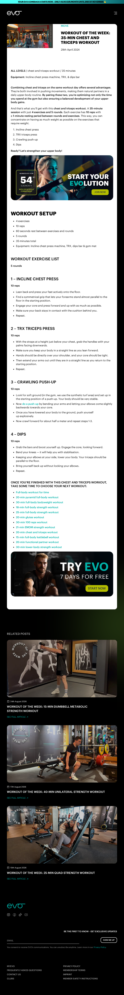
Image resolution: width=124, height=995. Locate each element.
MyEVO (11, 966)
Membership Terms (74, 970)
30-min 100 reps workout (31, 522)
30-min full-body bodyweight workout (39, 502)
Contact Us (14, 974)
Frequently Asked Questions (24, 970)
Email (10, 940)
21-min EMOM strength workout (35, 527)
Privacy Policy (71, 966)
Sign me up (108, 940)
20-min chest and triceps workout (37, 532)
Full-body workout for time (32, 492)
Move (64, 25)
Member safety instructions (80, 978)
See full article (16, 717)
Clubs (10, 978)
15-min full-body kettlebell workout (37, 537)
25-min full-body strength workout (37, 512)
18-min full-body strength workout (37, 507)
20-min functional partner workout (37, 542)
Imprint (67, 974)
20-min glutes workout (30, 517)
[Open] (115, 13)
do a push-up (30, 403)
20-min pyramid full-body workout (37, 497)
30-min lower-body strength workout (39, 547)
